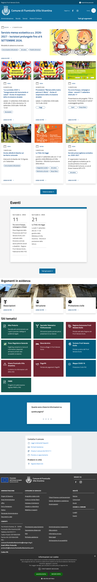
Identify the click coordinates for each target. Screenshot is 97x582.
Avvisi (6, 27)
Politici (3, 510)
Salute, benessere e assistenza (59, 501)
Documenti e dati (6, 517)
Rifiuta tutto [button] (56, 574)
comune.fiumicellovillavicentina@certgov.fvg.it (16, 542)
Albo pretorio (53, 530)
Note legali (52, 537)
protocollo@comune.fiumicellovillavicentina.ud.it (17, 548)
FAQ (26, 533)
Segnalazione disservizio (33, 530)
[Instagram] (77, 10)
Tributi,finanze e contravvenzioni (59, 497)
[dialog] (48, 568)
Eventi (75, 516)
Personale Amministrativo (9, 513)
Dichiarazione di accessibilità (58, 540)
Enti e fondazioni (6, 506)
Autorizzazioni (53, 504)
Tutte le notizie (47, 192)
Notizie (42, 146)
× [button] (95, 556)
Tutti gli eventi (46, 271)
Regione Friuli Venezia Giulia (10, 2)
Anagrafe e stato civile (32, 496)
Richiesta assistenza (31, 537)
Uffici (2, 503)
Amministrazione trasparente (58, 527)
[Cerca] (93, 10)
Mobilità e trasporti (31, 510)
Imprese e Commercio (32, 503)
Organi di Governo (7, 496)
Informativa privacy (55, 533)
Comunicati (76, 499)
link (67, 565)
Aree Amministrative (8, 499)
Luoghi (75, 512)
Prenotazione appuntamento (34, 527)
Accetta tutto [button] (41, 574)
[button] (48, 578)
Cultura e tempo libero (32, 499)
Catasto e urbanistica (32, 506)
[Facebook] (72, 10)
